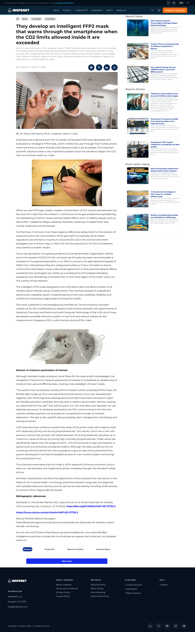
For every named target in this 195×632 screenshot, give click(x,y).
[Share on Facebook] (91, 67)
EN (181, 3)
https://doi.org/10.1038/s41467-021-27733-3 (91, 506)
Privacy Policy (63, 592)
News (56, 10)
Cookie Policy (63, 596)
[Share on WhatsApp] (114, 67)
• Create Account (133, 585)
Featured (49, 549)
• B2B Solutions (133, 593)
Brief (108, 10)
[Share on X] (99, 67)
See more (67, 561)
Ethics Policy (97, 588)
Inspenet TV (81, 10)
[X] (159, 626)
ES (188, 3)
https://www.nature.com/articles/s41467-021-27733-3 (47, 512)
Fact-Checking (98, 592)
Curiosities (36, 19)
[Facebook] (167, 626)
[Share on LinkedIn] (107, 67)
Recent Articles (75, 549)
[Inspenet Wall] (174, 3)
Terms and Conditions (67, 588)
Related (27, 549)
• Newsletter (131, 589)
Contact (164, 585)
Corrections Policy (100, 596)
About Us (121, 10)
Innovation (50, 19)
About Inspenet (63, 585)
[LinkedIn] (150, 626)
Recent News (103, 549)
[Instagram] (175, 626)
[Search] (152, 10)
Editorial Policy (98, 585)
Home (17, 19)
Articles (66, 10)
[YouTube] (184, 626)
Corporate (96, 10)
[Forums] (168, 3)
